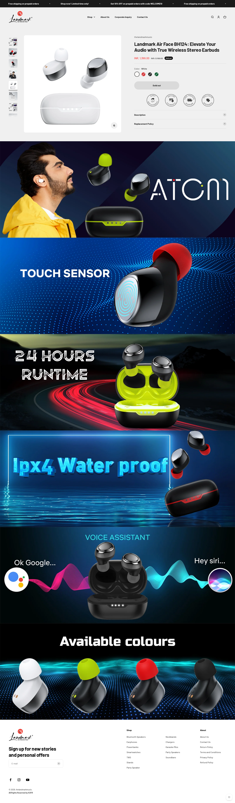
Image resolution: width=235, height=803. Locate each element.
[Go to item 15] (13, 42)
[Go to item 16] (13, 53)
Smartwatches (133, 752)
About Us (105, 17)
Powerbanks (132, 747)
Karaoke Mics (172, 747)
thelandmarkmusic (143, 37)
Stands (130, 762)
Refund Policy (206, 762)
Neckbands (171, 737)
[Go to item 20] (13, 96)
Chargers (170, 742)
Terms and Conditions (210, 752)
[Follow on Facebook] (10, 780)
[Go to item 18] (13, 74)
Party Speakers (173, 752)
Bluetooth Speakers (136, 737)
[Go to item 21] (13, 107)
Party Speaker (133, 767)
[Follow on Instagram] (21, 780)
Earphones (132, 742)
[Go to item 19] (13, 85)
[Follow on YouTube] (28, 780)
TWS (129, 757)
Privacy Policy (206, 757)
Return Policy (206, 747)
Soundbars (171, 757)
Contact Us (142, 17)
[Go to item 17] (13, 64)
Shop (89, 17)
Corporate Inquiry (123, 17)
